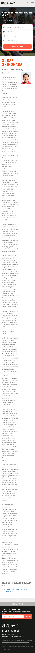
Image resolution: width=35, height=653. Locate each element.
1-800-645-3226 (19, 636)
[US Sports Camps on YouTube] (12, 631)
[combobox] (19, 27)
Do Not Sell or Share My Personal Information (19, 642)
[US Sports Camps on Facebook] (3, 631)
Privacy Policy (24, 640)
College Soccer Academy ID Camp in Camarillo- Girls (16, 590)
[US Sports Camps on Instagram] (6, 631)
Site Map (4, 634)
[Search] (28, 3)
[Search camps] (18, 631)
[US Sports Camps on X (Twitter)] (9, 631)
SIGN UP (28, 616)
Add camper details (11, 40)
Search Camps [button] (17, 46)
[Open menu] (32, 3)
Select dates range (11, 36)
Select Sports (10, 31)
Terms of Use (11, 634)
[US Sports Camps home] (9, 3)
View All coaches (17, 604)
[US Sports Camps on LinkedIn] (15, 631)
